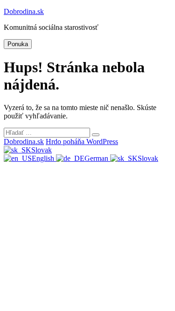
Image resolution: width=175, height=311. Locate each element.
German (97, 158)
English (44, 158)
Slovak (41, 150)
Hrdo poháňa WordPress (82, 141)
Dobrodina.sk (24, 11)
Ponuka (17, 44)
